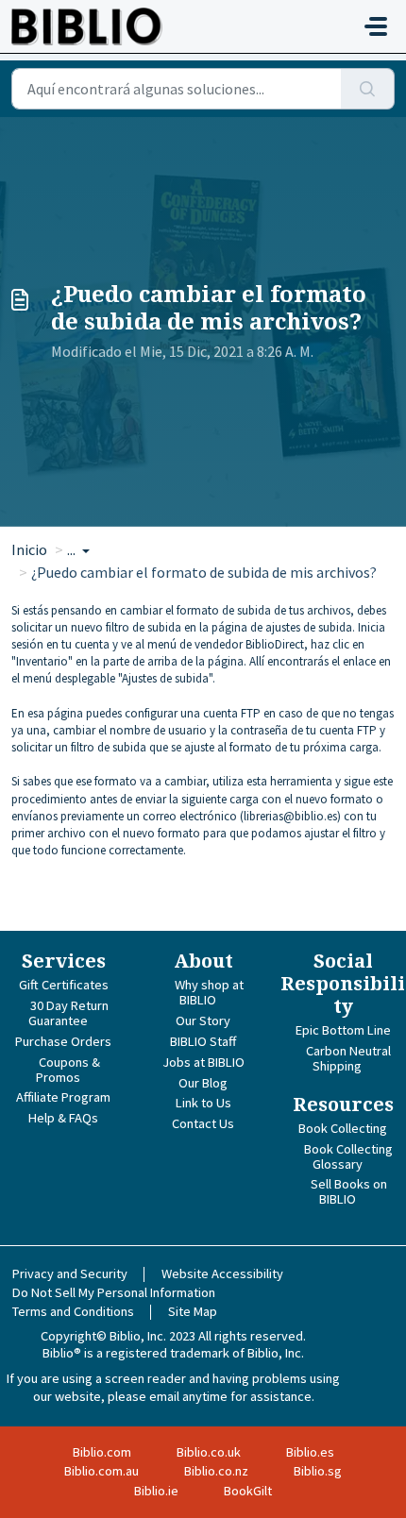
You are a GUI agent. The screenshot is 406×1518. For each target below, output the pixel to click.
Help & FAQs (63, 1117)
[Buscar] (368, 89)
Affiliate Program (63, 1096)
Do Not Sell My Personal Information (113, 1292)
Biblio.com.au (101, 1470)
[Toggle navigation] (376, 26)
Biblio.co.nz (216, 1470)
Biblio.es (310, 1451)
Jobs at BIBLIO (203, 1062)
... (72, 549)
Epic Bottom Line (343, 1029)
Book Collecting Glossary (348, 1156)
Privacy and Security (69, 1273)
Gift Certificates (64, 984)
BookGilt (248, 1490)
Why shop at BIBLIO (209, 992)
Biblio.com (102, 1451)
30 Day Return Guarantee (68, 1013)
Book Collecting (342, 1128)
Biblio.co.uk (209, 1451)
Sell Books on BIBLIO (349, 1191)
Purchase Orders (63, 1041)
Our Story (203, 1020)
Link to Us (203, 1102)
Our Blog (203, 1082)
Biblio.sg (318, 1470)
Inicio (29, 549)
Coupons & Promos (68, 1070)
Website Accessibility (222, 1273)
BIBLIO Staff (203, 1041)
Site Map (192, 1311)
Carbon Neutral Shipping (348, 1058)
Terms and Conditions (73, 1311)
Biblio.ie (156, 1490)
